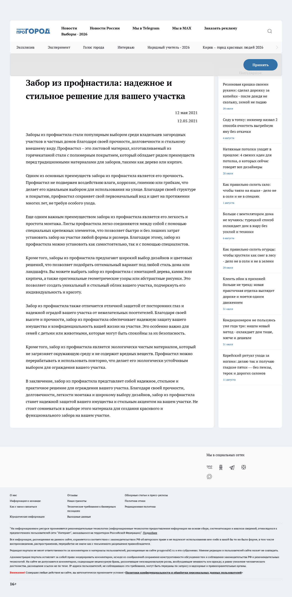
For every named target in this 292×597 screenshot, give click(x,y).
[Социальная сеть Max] (209, 476)
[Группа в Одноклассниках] (221, 467)
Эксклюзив (25, 47)
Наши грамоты (76, 501)
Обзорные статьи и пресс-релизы (146, 495)
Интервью (126, 47)
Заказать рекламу (220, 28)
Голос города (93, 47)
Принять (261, 65)
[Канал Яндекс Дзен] (243, 467)
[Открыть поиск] (269, 31)
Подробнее (150, 532)
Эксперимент (59, 47)
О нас (13, 495)
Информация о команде (25, 501)
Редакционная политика (140, 506)
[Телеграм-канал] (232, 467)
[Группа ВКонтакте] (209, 467)
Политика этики (135, 501)
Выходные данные (79, 516)
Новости (69, 28)
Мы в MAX (181, 28)
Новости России (105, 28)
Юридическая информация (27, 516)
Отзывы (72, 495)
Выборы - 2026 (74, 34)
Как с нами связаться (23, 506)
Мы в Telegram (146, 28)
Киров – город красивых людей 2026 (233, 47)
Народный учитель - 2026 (169, 47)
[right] (277, 47)
